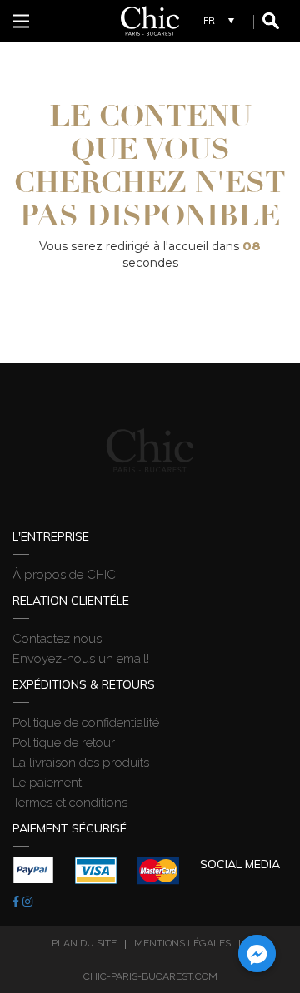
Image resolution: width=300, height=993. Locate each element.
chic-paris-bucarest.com (150, 976)
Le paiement (47, 782)
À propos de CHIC (64, 574)
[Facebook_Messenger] (257, 953)
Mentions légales (182, 943)
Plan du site (84, 943)
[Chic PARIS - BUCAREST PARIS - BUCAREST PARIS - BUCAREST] (150, 21)
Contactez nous (57, 638)
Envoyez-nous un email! (80, 658)
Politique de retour (63, 742)
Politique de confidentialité (85, 722)
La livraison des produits (80, 762)
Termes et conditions (70, 802)
